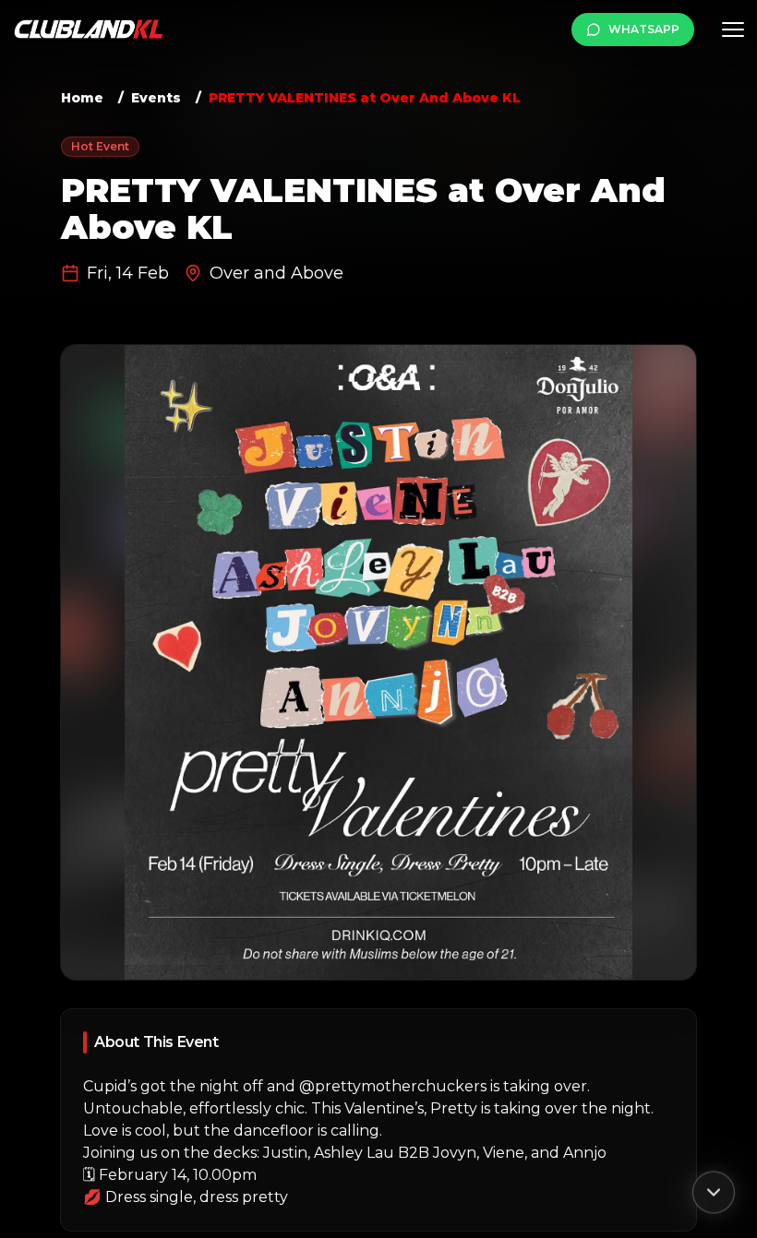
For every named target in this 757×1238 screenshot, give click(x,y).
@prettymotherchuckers (393, 1086)
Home (82, 97)
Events (156, 97)
